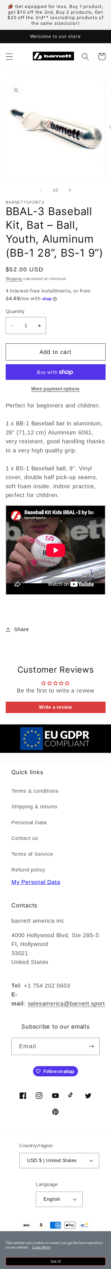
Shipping (14, 279)
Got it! (56, 1261)
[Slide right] (70, 190)
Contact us (24, 838)
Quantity (15, 311)
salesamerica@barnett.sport (66, 1003)
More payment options (55, 388)
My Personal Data (35, 882)
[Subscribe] (91, 1046)
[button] (9, 56)
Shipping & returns (34, 806)
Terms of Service (32, 854)
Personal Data (29, 822)
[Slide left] (41, 190)
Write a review (55, 707)
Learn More (41, 1247)
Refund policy (28, 870)
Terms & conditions (35, 791)
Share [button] (21, 629)
